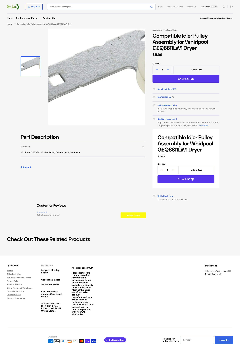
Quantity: (156, 64)
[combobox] (101, 7)
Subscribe (224, 340)
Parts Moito (221, 271)
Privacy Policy (13, 281)
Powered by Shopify (213, 274)
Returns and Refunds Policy (19, 277)
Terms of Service (14, 284)
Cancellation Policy (15, 291)
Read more (203, 125)
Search (10, 271)
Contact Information (16, 298)
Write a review (133, 215)
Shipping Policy (14, 274)
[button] (224, 7)
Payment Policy (14, 295)
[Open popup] (172, 97)
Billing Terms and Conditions (19, 288)
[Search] (152, 7)
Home (9, 24)
